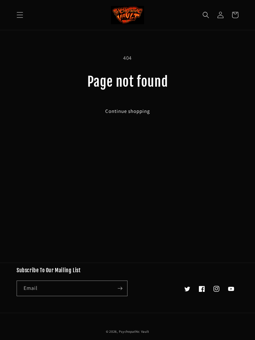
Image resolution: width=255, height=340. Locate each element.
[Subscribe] (120, 288)
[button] (20, 15)
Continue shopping (127, 111)
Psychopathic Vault (134, 331)
